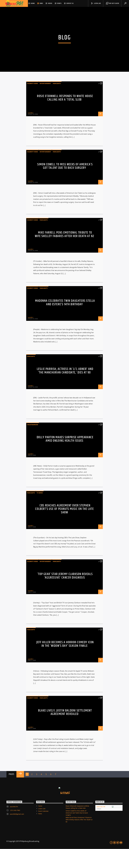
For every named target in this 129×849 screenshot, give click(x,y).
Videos (50, 3)
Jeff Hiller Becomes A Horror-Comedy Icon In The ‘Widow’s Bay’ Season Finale (65, 644)
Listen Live (97, 3)
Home (40, 806)
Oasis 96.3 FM (101, 807)
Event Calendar (43, 811)
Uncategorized (32, 425)
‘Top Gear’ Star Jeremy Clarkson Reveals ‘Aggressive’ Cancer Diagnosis (65, 576)
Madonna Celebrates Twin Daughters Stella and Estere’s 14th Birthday (65, 302)
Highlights (57, 83)
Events (59, 3)
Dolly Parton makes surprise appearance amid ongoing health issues (65, 439)
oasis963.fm (14, 807)
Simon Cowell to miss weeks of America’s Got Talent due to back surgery (65, 166)
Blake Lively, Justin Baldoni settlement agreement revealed (65, 712)
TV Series (40, 493)
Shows (33, 3)
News (41, 3)
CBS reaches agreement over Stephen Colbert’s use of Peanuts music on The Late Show (64, 509)
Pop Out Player (114, 3)
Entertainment (45, 83)
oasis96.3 (30, 113)
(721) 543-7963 (15, 810)
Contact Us (69, 3)
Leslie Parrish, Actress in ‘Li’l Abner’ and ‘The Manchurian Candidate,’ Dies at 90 (65, 370)
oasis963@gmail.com (17, 814)
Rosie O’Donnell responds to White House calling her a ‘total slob (65, 98)
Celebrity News (32, 83)
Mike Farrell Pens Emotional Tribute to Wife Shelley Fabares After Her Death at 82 (64, 234)
